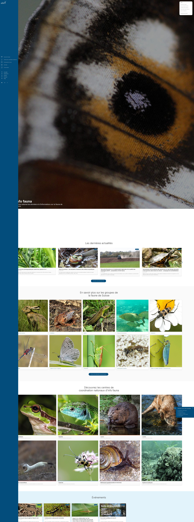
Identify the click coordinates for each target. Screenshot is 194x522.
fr (1, 82)
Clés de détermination (184, 5)
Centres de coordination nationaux (10, 59)
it (7, 82)
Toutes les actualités (98, 280)
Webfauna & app (183, 4)
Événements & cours (8, 62)
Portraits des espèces (184, 7)
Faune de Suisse (7, 56)
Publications (6, 73)
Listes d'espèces (183, 10)
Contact (5, 75)
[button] (182, 262)
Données (5, 64)
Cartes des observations (184, 9)
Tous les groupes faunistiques (98, 374)
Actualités (5, 72)
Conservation (6, 67)
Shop (5, 78)
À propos (5, 76)
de (4, 82)
